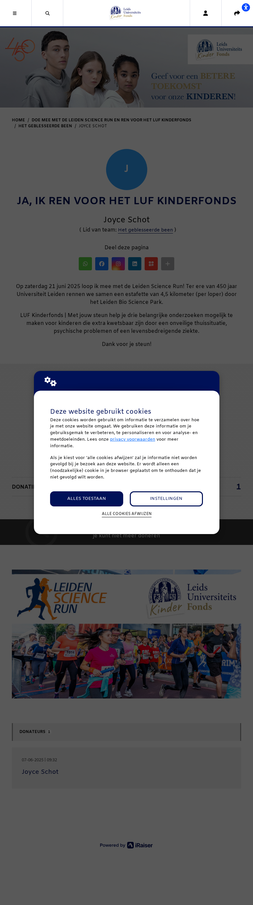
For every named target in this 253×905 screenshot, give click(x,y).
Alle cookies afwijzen (127, 514)
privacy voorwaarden (132, 439)
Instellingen (166, 498)
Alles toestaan (86, 498)
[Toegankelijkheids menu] (246, 7)
